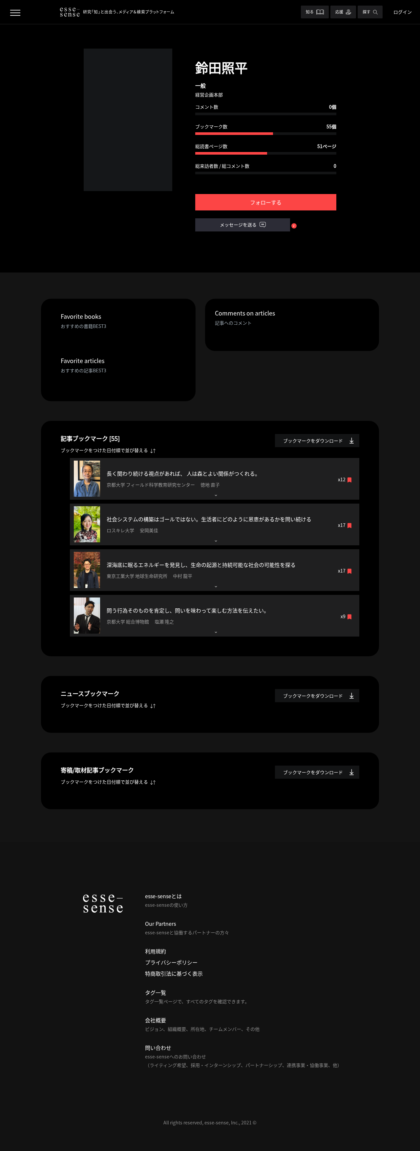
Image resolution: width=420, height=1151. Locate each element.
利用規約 (155, 951)
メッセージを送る (239, 224)
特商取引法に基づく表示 (174, 973)
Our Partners (160, 923)
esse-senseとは (163, 896)
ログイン (402, 12)
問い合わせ (158, 1048)
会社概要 (155, 1020)
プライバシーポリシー (171, 962)
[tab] (214, 479)
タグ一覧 (155, 992)
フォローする (266, 202)
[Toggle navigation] (15, 12)
